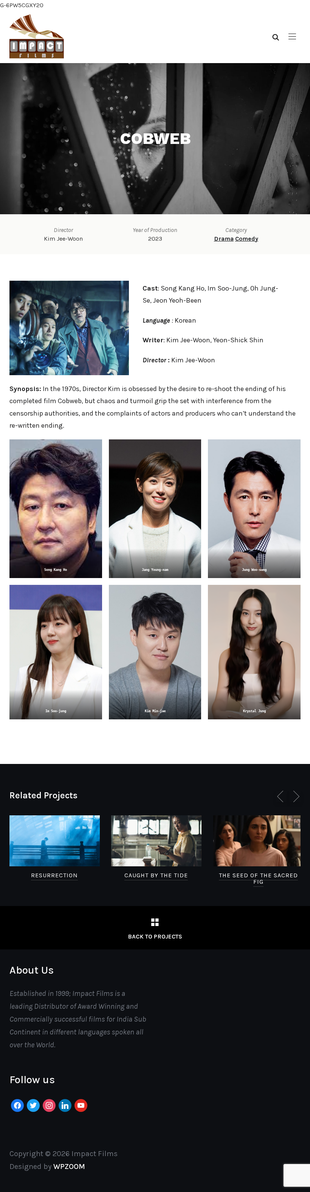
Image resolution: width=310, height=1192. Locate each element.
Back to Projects (155, 936)
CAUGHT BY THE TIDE (156, 875)
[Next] (295, 796)
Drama (224, 238)
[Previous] (281, 796)
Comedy (246, 238)
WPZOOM (69, 1166)
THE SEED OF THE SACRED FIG (258, 879)
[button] (292, 37)
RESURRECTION (54, 875)
